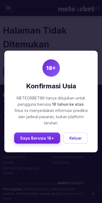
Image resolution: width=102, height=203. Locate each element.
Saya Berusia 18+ (37, 138)
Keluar (75, 138)
